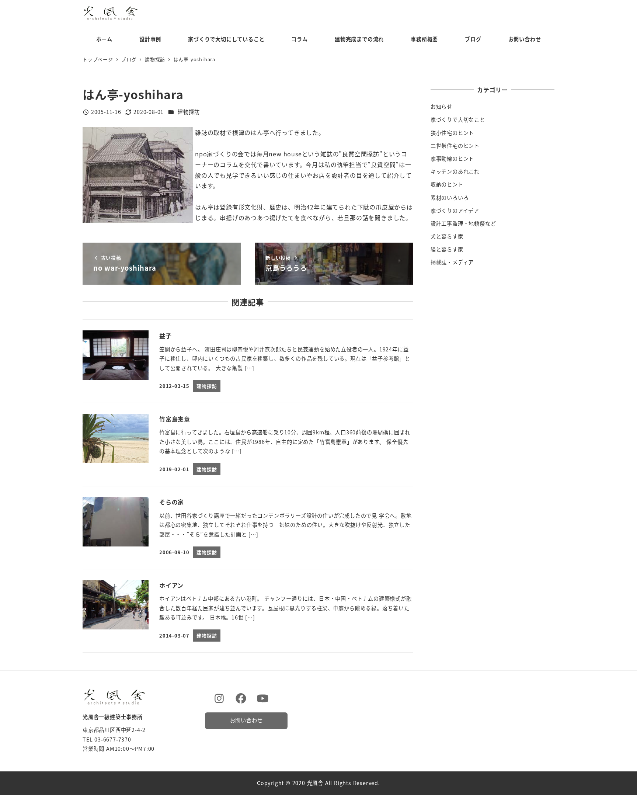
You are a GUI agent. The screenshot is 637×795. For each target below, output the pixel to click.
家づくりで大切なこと (458, 119)
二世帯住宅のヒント (455, 145)
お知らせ (441, 106)
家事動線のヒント (452, 158)
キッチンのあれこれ (455, 171)
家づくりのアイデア (455, 210)
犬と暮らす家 (447, 236)
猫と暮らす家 (447, 249)
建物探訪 (188, 111)
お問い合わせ (246, 720)
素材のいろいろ (450, 197)
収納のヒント (447, 184)
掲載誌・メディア (452, 262)
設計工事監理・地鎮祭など (463, 223)
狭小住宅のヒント (452, 132)
